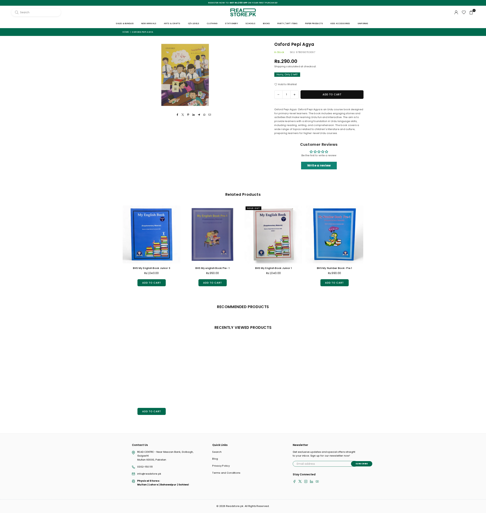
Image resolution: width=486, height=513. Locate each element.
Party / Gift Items (287, 23)
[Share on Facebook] (177, 115)
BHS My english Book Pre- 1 (121, 268)
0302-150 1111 (145, 467)
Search (217, 452)
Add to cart (121, 282)
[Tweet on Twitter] (182, 115)
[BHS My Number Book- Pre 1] (243, 234)
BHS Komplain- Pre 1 (304, 268)
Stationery (231, 23)
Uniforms (363, 23)
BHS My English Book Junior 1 (182, 268)
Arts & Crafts (172, 23)
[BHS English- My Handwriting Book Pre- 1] (365, 234)
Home (125, 31)
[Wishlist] (464, 12)
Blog (215, 459)
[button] (471, 12)
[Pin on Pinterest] (188, 115)
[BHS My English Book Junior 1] (182, 234)
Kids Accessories (340, 23)
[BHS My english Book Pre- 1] (121, 234)
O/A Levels (193, 23)
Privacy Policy (221, 466)
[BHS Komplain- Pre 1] (304, 234)
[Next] (367, 249)
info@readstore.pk (149, 474)
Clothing (212, 23)
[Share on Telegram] (199, 115)
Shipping (280, 66)
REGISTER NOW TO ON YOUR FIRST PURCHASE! (243, 3)
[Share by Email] (209, 115)
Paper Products (314, 23)
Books (266, 23)
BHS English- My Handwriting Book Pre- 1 (365, 268)
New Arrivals (148, 23)
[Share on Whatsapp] (204, 115)
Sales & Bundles (125, 23)
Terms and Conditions (226, 473)
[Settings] (456, 12)
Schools (250, 23)
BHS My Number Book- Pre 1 (243, 268)
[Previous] (118, 249)
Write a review (319, 165)
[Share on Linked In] (193, 115)
